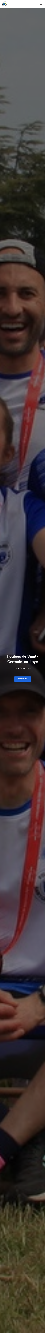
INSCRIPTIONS (22, 679)
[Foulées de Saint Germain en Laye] (5, 4)
